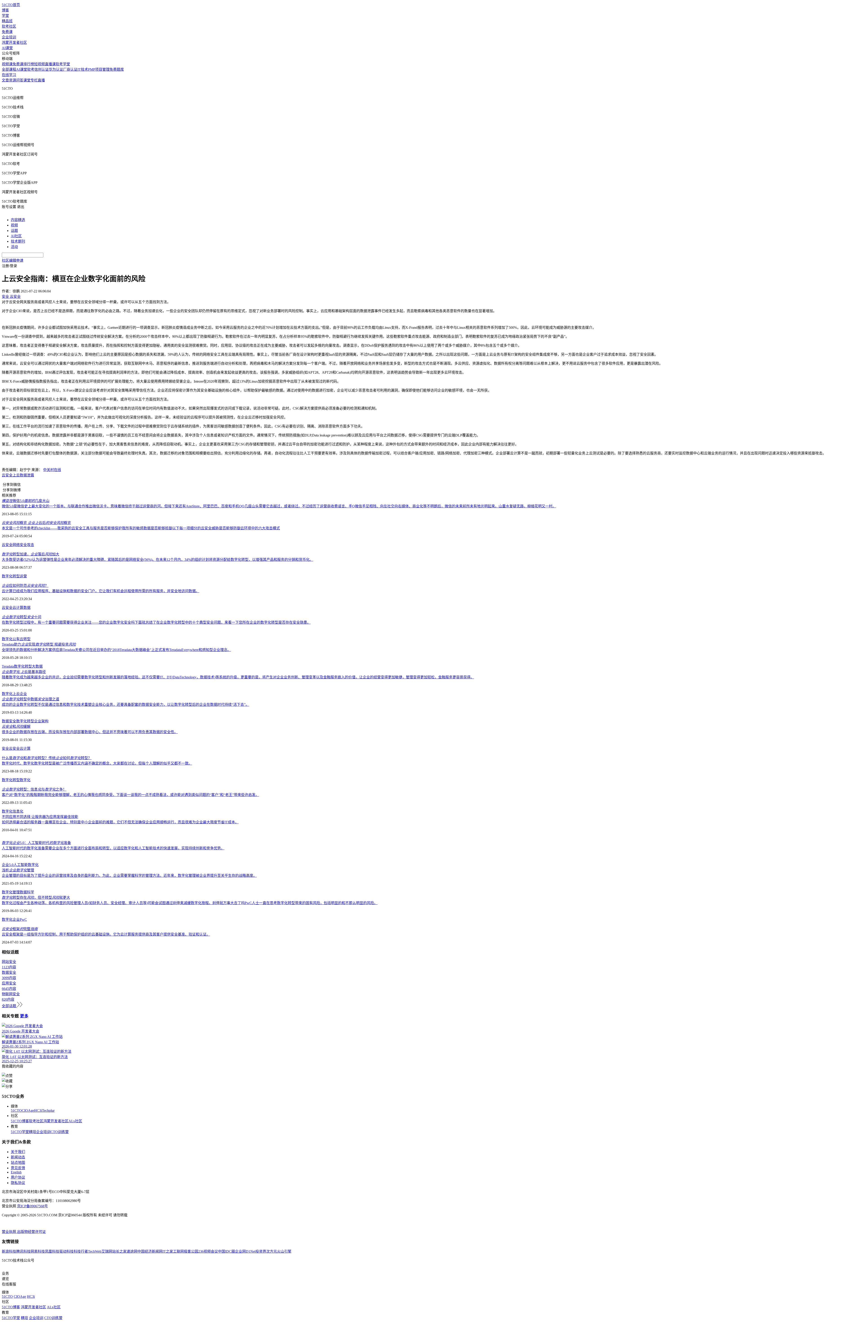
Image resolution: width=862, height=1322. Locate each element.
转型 (16, 576)
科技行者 (81, 1251)
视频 (14, 225)
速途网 (132, 1251)
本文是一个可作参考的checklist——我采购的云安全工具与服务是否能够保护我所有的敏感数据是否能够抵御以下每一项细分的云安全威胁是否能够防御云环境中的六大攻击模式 (141, 528)
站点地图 (18, 1162)
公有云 (18, 639)
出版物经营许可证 (31, 1232)
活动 (14, 247)
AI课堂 (7, 48)
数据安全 (9, 721)
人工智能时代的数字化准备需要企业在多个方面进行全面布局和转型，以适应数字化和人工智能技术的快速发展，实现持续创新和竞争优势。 (113, 848)
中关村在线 (52, 470)
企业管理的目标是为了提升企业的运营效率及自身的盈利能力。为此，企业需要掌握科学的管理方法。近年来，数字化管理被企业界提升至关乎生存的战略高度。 (129, 875)
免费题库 (117, 69)
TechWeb (94, 1251)
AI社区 (16, 236)
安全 (5, 748)
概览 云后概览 (36, 523)
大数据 (37, 666)
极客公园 (191, 1251)
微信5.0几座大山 (25, 501)
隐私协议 (18, 1183)
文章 (5, 80)
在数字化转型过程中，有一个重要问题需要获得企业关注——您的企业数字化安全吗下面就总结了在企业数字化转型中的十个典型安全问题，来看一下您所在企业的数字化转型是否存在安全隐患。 (156, 622)
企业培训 (9, 37)
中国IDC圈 (226, 1251)
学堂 (5, 16)
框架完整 (20, 929)
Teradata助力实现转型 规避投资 (39, 644)
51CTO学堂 (20, 1132)
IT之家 (168, 1251)
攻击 (30, 545)
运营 (23, 576)
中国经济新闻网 (150, 1251)
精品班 (7, 21)
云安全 (7, 475)
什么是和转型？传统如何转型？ (47, 758)
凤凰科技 (52, 1251)
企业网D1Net (245, 1251)
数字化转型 (23, 666)
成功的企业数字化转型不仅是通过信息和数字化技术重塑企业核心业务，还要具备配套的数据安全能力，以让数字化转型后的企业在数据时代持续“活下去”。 (125, 704)
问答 (19, 80)
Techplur (48, 1110)
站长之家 (119, 1251)
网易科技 (38, 1251)
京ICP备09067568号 (32, 1206)
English (16, 1172)
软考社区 (9, 26)
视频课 (7, 64)
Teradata (8, 666)
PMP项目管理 (99, 69)
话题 (14, 230)
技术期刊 (18, 241)
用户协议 (18, 1177)
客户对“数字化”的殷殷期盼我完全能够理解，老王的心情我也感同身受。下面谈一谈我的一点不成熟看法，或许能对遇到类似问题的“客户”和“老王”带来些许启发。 (130, 795)
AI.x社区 (75, 1121)
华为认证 (56, 69)
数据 (27, 607)
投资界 (260, 1251)
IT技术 (82, 69)
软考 (30, 69)
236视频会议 (208, 1251)
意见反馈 (18, 1168)
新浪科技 (9, 1251)
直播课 (50, 64)
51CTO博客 (20, 1121)
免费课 (7, 32)
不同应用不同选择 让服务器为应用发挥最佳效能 (40, 817)
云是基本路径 (24, 672)
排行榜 (28, 64)
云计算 (18, 607)
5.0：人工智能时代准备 (36, 843)
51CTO (16, 1110)
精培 (32, 1132)
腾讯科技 (23, 1251)
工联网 (178, 1251)
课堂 (27, 80)
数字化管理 (11, 892)
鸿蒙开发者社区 (14, 42)
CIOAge (28, 1110)
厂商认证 (70, 69)
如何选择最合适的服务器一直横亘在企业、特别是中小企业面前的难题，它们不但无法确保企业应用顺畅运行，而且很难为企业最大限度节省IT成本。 (120, 822)
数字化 (7, 576)
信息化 (18, 811)
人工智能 (20, 865)
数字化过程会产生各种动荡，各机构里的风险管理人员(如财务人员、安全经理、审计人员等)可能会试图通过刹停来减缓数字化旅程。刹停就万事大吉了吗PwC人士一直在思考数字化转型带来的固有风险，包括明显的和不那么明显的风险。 (190, 903)
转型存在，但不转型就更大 (36, 897)
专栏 (34, 80)
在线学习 (9, 75)
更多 (24, 1016)
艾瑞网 (106, 1251)
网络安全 (20, 545)
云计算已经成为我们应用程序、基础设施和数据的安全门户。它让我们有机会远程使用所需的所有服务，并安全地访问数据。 (100, 591)
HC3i (38, 1110)
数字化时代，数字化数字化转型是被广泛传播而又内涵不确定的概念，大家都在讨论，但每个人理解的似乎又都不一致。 (97, 763)
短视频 (39, 64)
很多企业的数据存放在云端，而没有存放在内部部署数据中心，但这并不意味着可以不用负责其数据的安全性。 (90, 732)
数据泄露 (27, 475)
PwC (23, 919)
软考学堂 (63, 64)
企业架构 (41, 721)
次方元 (271, 1251)
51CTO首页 (11, 5)
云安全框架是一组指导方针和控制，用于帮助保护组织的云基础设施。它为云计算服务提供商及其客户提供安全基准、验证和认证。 (106, 934)
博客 (5, 10)
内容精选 (18, 220)
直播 (41, 80)
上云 (16, 475)
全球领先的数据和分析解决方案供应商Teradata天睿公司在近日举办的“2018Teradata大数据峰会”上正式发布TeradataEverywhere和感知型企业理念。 (116, 650)
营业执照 (9, 1232)
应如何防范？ (25, 586)
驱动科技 (66, 1251)
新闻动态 (18, 1157)
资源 (12, 80)
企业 (23, 694)
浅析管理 (18, 870)
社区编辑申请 (12, 260)
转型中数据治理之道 (30, 699)
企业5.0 (7, 865)
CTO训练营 (60, 1132)
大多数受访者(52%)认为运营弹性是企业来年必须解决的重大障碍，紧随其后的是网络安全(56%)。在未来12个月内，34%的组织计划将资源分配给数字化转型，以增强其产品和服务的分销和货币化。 (157, 559)
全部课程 (9, 69)
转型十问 (21, 617)
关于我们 (18, 1152)
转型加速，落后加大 (30, 554)
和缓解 (16, 726)
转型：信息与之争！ (34, 789)
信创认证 (41, 69)
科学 (30, 892)
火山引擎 (284, 1251)
